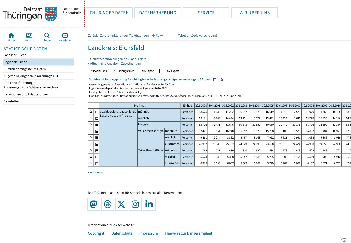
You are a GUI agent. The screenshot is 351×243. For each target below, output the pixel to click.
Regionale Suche (15, 62)
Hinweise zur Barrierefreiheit (188, 233)
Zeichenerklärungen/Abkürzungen (124, 35)
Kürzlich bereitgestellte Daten (24, 69)
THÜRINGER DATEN (107, 13)
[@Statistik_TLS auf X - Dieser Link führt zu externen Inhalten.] (122, 204)
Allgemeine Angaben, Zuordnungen (29, 76)
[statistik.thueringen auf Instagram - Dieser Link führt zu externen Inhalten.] (136, 204)
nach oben (97, 172)
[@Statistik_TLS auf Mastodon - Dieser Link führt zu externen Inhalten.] (95, 204)
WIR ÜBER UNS (250, 13)
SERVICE (198, 13)
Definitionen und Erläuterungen (26, 94)
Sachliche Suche (14, 55)
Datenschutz (122, 233)
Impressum (148, 233)
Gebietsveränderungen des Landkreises (118, 59)
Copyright (96, 233)
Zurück (93, 35)
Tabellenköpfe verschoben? (197, 35)
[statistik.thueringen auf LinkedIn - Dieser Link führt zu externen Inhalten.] (150, 204)
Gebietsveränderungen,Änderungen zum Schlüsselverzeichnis (30, 85)
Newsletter (11, 101)
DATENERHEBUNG (155, 13)
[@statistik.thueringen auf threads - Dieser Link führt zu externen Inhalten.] (109, 204)
